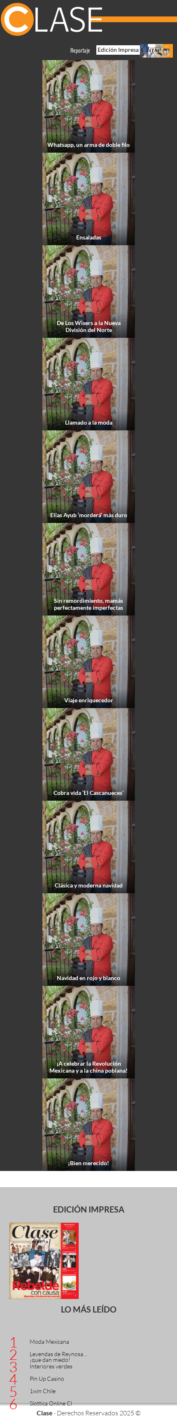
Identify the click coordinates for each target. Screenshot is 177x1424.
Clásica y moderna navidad (89, 885)
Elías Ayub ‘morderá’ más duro (88, 514)
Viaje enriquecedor (88, 700)
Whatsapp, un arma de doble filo (88, 144)
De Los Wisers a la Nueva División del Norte (89, 326)
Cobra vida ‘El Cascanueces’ (88, 792)
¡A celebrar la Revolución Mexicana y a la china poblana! (88, 1067)
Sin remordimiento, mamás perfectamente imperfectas (88, 604)
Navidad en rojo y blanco (88, 977)
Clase (51, 20)
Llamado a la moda (88, 422)
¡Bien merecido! (88, 1162)
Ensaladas (88, 237)
